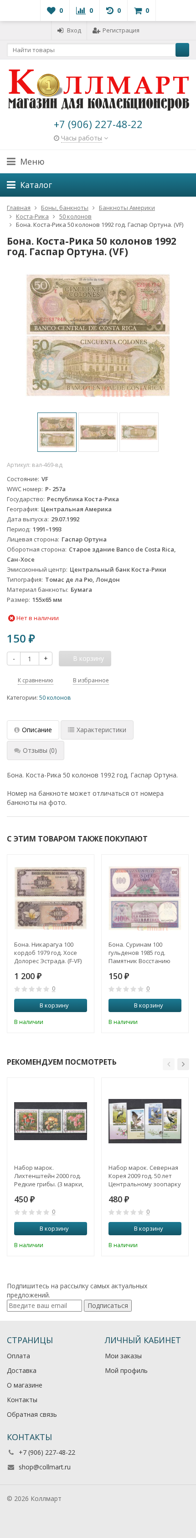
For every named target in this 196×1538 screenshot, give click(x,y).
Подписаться (108, 1305)
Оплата (18, 1355)
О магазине (24, 1385)
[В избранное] (81, 1021)
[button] (169, 1064)
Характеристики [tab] (101, 729)
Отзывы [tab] (40, 750)
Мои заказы (123, 1355)
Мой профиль (126, 1370)
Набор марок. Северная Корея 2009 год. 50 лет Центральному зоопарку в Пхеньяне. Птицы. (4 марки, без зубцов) (144, 1175)
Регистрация (121, 30)
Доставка (21, 1370)
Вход (74, 30)
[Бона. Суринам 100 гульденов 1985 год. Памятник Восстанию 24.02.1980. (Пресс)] (144, 898)
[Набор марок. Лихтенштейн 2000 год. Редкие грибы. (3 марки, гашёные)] (50, 1121)
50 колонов (55, 698)
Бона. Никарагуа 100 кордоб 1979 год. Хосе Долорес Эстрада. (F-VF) (48, 952)
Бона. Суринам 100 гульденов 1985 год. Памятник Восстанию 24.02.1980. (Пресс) (139, 952)
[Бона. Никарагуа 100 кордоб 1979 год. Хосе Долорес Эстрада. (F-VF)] (50, 898)
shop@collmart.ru (45, 1467)
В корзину (54, 1005)
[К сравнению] (67, 1021)
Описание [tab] (37, 729)
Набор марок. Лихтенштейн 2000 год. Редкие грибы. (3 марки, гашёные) (48, 1175)
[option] (56, 432)
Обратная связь (32, 1414)
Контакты (22, 1399)
